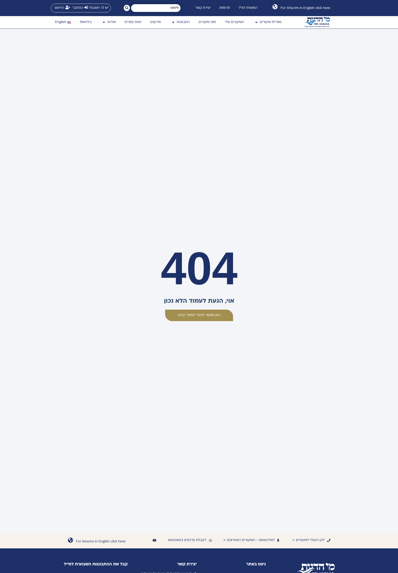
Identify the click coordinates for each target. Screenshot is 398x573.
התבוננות (183, 22)
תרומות (224, 7)
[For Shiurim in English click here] (275, 6)
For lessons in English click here (101, 541)
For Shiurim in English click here (305, 8)
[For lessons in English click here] (70, 540)
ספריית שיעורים (271, 22)
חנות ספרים (133, 22)
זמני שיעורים (207, 22)
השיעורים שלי (234, 22)
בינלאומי (86, 22)
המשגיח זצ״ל (248, 7)
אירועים (155, 22)
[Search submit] (127, 8)
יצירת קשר (203, 7)
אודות (111, 22)
